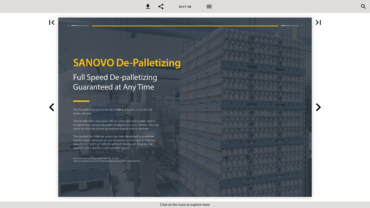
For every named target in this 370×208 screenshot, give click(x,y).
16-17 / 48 (185, 6)
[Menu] (209, 6)
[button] (147, 6)
